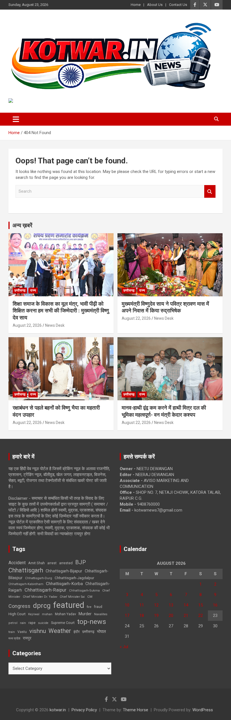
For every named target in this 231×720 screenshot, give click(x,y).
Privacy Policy (84, 709)
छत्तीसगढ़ (19, 290)
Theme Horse (135, 709)
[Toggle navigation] (15, 119)
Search (210, 191)
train (11, 632)
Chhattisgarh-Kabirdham (25, 584)
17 (127, 615)
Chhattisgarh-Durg (38, 578)
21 (186, 615)
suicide (43, 623)
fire (89, 607)
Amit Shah (36, 563)
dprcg (42, 606)
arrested (66, 563)
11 (141, 605)
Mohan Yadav (65, 614)
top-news (91, 621)
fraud (98, 607)
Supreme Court (63, 623)
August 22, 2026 (27, 325)
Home (136, 5)
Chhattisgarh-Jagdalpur (74, 577)
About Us (155, 5)
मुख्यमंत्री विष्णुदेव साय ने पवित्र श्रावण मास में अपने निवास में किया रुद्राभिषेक (165, 307)
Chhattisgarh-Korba (64, 583)
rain (23, 623)
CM (89, 597)
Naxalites (100, 614)
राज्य (33, 290)
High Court (17, 614)
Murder (85, 613)
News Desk (55, 325)
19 (156, 615)
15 (200, 605)
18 (141, 615)
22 (200, 615)
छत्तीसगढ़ (88, 632)
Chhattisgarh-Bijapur (64, 571)
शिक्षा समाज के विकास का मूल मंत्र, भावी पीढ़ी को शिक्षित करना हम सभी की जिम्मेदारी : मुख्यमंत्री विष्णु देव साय (61, 311)
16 (215, 605)
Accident (17, 562)
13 (171, 605)
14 (186, 605)
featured (68, 605)
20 (171, 615)
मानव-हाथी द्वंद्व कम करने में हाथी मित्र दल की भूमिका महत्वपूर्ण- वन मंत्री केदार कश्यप (164, 411)
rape (31, 623)
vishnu (37, 631)
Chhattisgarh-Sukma (84, 590)
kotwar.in (58, 709)
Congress (19, 606)
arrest (52, 563)
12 (156, 605)
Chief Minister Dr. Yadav (40, 597)
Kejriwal (33, 614)
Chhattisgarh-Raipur (45, 590)
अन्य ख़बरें (22, 225)
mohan (47, 614)
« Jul (124, 646)
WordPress (202, 709)
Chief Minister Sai (72, 597)
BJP (80, 562)
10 (127, 605)
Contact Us (178, 5)
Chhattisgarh (25, 570)
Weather (59, 630)
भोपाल (101, 631)
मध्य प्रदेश (14, 638)
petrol (12, 623)
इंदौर (77, 632)
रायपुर (27, 638)
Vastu (22, 632)
